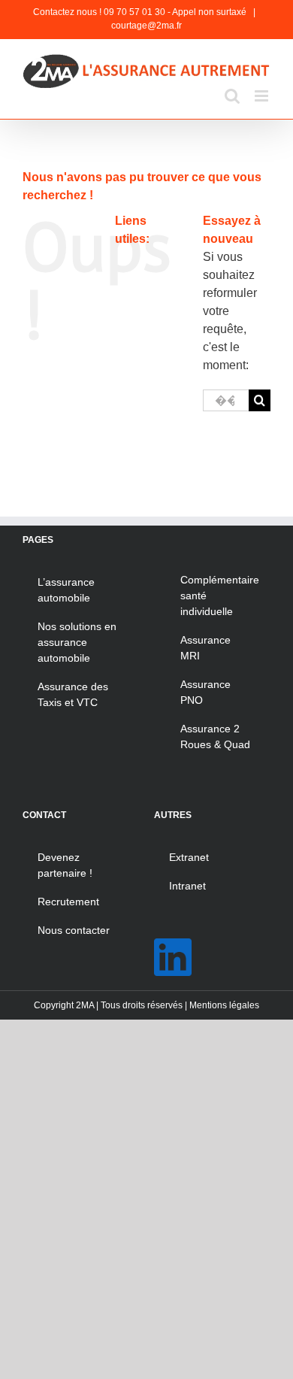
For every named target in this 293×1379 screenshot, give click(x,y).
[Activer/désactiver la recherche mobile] (232, 96)
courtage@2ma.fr (146, 25)
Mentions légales (224, 1005)
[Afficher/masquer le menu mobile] (262, 96)
